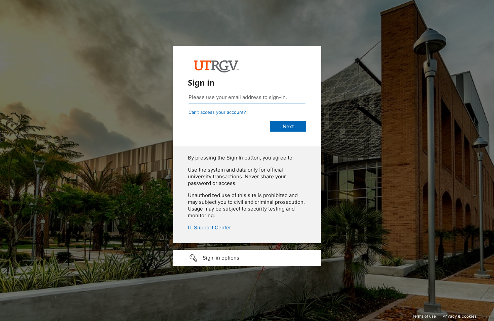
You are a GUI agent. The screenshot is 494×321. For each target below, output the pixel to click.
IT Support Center (209, 227)
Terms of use (424, 316)
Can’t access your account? (217, 112)
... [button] (487, 315)
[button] (247, 258)
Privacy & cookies (460, 316)
